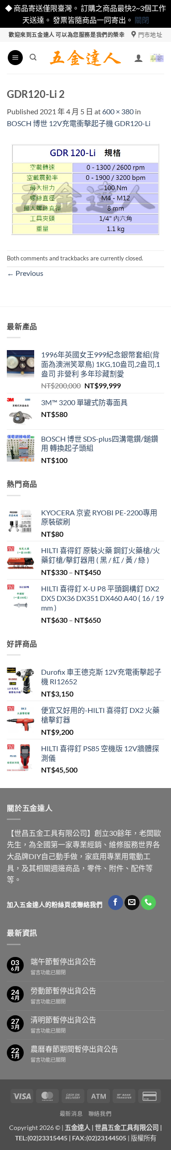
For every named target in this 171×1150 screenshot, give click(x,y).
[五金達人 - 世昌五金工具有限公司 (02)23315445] (85, 58)
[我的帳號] (138, 58)
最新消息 (71, 1113)
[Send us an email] (132, 903)
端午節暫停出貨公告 (63, 961)
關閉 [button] (142, 19)
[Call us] (148, 903)
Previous (25, 273)
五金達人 (77, 1127)
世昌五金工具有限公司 (127, 1127)
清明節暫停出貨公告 (63, 1019)
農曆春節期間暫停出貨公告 (74, 1048)
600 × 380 (118, 111)
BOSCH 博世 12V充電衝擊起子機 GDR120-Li (78, 123)
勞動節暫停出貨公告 (63, 990)
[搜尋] (33, 57)
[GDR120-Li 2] (85, 188)
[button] (15, 57)
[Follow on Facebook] (115, 903)
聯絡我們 (99, 1113)
